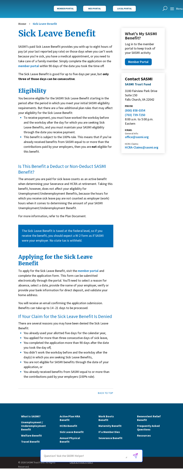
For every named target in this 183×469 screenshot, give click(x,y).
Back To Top (105, 393)
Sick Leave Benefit (72, 432)
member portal (28, 66)
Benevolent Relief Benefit (149, 418)
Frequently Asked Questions (148, 427)
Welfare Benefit (31, 435)
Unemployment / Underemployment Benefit (33, 425)
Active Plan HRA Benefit (70, 418)
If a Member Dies (109, 432)
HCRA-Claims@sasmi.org (141, 147)
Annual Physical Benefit (70, 439)
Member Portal (65, 8)
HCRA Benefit (68, 426)
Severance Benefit (110, 438)
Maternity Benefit (110, 426)
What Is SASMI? (31, 416)
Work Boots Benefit (106, 418)
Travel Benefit (30, 441)
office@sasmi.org (137, 137)
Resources (144, 435)
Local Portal (124, 8)
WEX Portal (94, 8)
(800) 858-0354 (135, 110)
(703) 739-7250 (135, 115)
